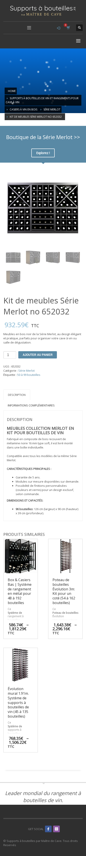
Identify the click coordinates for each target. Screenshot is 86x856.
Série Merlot (26, 371)
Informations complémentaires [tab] (31, 405)
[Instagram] (56, 829)
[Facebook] (48, 829)
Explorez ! (43, 153)
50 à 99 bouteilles (28, 375)
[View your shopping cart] (68, 28)
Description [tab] (17, 395)
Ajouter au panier (37, 354)
